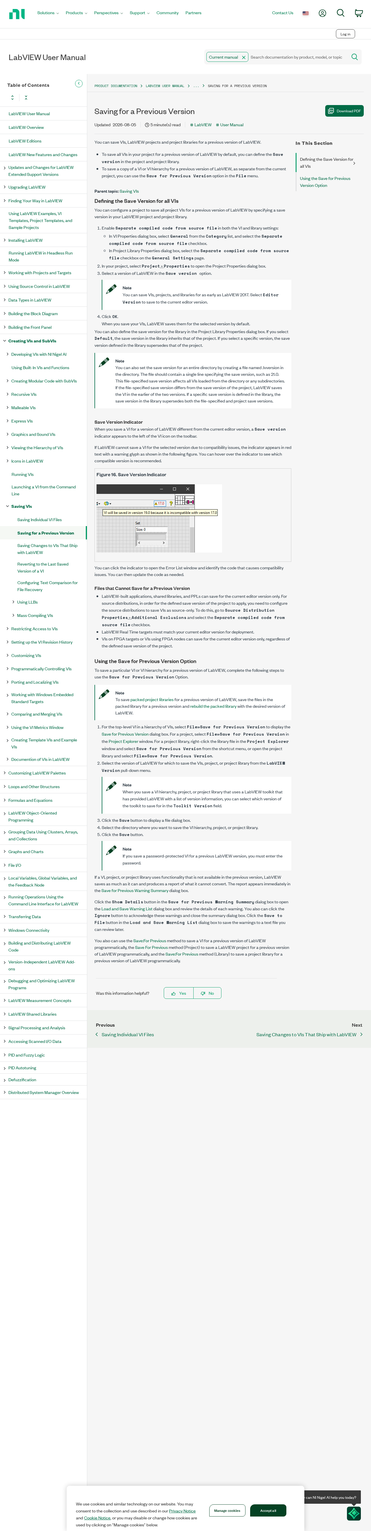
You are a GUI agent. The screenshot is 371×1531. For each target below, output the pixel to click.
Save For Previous (151, 947)
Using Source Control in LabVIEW (39, 286)
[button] (244, 57)
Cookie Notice (97, 1518)
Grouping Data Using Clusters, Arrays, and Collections (43, 835)
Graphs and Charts (25, 851)
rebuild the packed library (213, 706)
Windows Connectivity (28, 930)
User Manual (231, 124)
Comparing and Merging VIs (36, 714)
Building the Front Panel (30, 327)
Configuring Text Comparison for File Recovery (47, 585)
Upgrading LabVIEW (27, 187)
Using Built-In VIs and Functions (40, 367)
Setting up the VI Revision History (41, 642)
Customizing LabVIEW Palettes (37, 773)
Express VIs (22, 421)
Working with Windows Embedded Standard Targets (42, 697)
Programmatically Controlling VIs (41, 668)
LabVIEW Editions (25, 141)
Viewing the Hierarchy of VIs (37, 447)
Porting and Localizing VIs (35, 682)
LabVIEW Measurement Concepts (39, 1000)
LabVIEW (203, 124)
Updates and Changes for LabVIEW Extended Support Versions (41, 170)
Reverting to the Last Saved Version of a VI (42, 567)
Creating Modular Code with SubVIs (44, 381)
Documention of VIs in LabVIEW (40, 759)
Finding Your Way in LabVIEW (35, 200)
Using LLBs (27, 602)
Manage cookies (227, 1510)
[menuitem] (48, 14)
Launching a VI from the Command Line (44, 490)
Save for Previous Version (125, 734)
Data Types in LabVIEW (29, 300)
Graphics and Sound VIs (33, 434)
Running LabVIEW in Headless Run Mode (41, 256)
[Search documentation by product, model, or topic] (354, 57)
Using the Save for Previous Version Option (325, 181)
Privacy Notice (182, 1511)
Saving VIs (21, 506)
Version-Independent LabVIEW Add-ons (41, 965)
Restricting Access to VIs (34, 628)
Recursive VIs (24, 394)
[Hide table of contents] (79, 83)
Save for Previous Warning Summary (134, 890)
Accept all (268, 1510)
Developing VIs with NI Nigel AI (38, 354)
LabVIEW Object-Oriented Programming (32, 816)
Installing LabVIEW (25, 240)
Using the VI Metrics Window (37, 727)
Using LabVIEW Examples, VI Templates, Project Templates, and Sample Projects (40, 220)
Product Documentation (115, 85)
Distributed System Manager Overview (43, 1092)
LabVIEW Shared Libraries (32, 1014)
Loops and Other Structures (34, 786)
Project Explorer (123, 741)
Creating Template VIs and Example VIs (44, 743)
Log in (345, 34)
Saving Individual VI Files (39, 519)
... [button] (196, 85)
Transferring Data (24, 916)
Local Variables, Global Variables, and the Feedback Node (42, 881)
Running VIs (23, 474)
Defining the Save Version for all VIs (326, 162)
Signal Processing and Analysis (36, 1027)
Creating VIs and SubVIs (32, 340)
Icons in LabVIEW (27, 461)
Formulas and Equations (30, 800)
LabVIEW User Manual (29, 113)
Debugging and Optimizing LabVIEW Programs (41, 983)
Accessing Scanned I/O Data (34, 1041)
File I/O (14, 865)
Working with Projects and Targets (39, 272)
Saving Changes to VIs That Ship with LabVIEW (47, 548)
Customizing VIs (26, 655)
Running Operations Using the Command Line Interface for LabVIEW (43, 900)
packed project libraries (152, 699)
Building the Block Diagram (33, 313)
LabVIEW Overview (26, 127)
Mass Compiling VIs (35, 615)
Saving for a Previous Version (45, 533)
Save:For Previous (149, 940)
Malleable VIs (23, 407)
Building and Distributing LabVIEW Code (39, 946)
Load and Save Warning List (126, 908)
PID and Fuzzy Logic (26, 1055)
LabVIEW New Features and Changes (43, 154)
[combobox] (275, 56)
